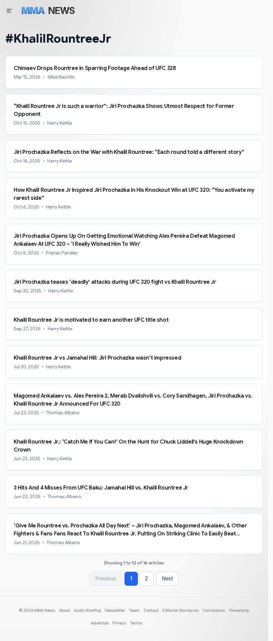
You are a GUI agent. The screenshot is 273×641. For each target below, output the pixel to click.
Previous (105, 578)
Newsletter (115, 610)
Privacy (119, 622)
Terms (136, 622)
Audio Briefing (87, 610)
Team (134, 610)
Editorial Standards (180, 610)
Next (167, 578)
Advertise (100, 622)
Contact (150, 610)
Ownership (239, 610)
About (64, 610)
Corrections (213, 610)
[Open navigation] (9, 10)
